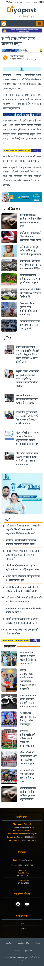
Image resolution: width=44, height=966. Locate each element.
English (23, 929)
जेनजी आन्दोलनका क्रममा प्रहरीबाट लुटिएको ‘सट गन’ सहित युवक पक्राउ (22, 568)
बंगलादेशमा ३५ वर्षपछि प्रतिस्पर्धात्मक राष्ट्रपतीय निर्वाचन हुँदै (30, 293)
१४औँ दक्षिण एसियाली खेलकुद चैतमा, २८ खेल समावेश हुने (23, 578)
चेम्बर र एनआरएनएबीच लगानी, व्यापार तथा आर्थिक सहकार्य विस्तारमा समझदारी (23, 555)
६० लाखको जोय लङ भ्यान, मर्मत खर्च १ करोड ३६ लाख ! (23, 610)
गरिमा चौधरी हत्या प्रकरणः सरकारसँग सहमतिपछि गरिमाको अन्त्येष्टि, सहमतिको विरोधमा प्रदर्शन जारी (23, 530)
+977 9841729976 (23, 875)
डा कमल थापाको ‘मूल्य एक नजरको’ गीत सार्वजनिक (22, 632)
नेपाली (23, 923)
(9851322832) (31, 837)
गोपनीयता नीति (23, 943)
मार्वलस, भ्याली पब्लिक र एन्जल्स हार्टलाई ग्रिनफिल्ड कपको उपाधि (21, 542)
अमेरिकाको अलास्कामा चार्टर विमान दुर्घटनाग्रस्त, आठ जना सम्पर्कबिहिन (31, 265)
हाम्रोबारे (9, 943)
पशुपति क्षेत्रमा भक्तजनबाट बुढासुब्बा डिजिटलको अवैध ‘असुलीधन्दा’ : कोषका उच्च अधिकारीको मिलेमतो (27, 378)
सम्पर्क (17, 951)
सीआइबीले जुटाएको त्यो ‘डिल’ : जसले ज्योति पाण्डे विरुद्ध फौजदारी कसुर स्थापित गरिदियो (27, 418)
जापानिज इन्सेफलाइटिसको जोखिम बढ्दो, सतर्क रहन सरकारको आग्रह (22, 589)
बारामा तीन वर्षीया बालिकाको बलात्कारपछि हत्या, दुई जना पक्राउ (27, 399)
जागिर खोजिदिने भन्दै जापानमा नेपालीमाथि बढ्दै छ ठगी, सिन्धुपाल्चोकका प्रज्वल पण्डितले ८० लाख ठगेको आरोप (27, 354)
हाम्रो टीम (28, 951)
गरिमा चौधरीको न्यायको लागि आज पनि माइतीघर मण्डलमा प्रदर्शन (24, 600)
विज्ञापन (37, 943)
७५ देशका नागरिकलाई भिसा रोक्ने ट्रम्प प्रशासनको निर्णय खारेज (30, 236)
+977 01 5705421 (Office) (26, 865)
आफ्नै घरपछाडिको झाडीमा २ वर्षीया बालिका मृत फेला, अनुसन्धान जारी (31, 220)
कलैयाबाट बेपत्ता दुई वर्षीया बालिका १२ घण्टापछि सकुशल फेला (30, 250)
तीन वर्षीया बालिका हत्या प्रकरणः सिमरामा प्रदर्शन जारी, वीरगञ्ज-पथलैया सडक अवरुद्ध (27, 459)
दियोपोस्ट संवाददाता (17, 56)
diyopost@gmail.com (26, 860)
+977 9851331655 (23, 883)
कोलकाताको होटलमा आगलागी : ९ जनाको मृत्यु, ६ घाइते (30, 325)
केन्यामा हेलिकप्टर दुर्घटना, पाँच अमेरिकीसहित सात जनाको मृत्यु (28, 309)
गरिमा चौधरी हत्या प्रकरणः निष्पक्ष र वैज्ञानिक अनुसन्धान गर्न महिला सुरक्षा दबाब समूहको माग (27, 438)
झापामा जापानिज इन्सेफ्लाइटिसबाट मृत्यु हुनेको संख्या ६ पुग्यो (30, 279)
